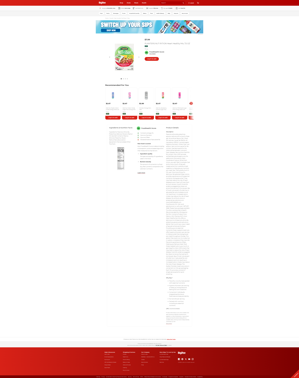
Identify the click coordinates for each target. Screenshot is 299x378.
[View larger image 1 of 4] (124, 57)
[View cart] (198, 2)
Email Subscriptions (108, 356)
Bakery (144, 13)
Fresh (101, 13)
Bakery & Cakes (126, 362)
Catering (125, 367)
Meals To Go (125, 356)
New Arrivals (185, 13)
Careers (143, 359)
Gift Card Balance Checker (110, 362)
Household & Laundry (134, 13)
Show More (169, 323)
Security (130, 376)
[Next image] (139, 57)
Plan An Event (126, 370)
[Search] (183, 2)
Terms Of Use (136, 376)
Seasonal (176, 13)
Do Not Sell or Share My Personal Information (116, 376)
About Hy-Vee (144, 354)
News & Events (144, 362)
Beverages (115, 13)
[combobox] (172, 3)
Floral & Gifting (126, 359)
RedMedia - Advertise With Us (147, 356)
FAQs (142, 364)
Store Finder (107, 367)
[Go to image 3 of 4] (125, 79)
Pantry (108, 13)
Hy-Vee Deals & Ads (164, 354)
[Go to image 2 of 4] (123, 79)
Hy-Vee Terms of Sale (161, 345)
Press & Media (107, 364)
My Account (107, 359)
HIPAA (141, 376)
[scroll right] (191, 103)
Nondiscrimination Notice (190, 376)
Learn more (141, 173)
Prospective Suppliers (173, 376)
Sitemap (98, 376)
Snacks (111, 18)
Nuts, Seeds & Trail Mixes (120, 18)
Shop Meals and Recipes (165, 356)
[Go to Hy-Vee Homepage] (102, 3)
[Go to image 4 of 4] (127, 79)
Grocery (124, 354)
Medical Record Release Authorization (152, 376)
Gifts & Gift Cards (127, 364)
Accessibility (200, 376)
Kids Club (162, 362)
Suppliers (181, 376)
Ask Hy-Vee (106, 354)
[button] (152, 53)
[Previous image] (110, 57)
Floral (151, 13)
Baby (169, 13)
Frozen (124, 13)
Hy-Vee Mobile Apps (164, 359)
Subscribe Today (171, 339)
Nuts (128, 18)
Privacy (103, 376)
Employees (164, 376)
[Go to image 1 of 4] (121, 79)
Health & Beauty (160, 13)
